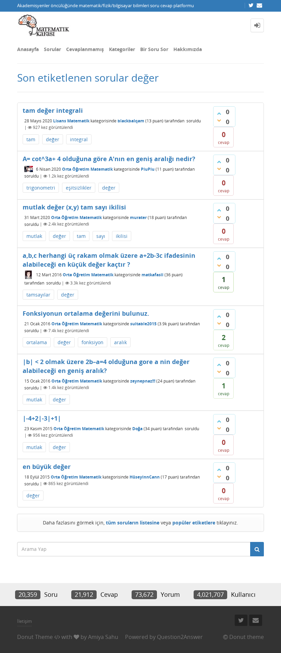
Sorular (52, 49)
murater (138, 217)
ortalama (36, 342)
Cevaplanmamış (85, 49)
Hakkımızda (187, 49)
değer (52, 139)
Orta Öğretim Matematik (87, 169)
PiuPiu (148, 169)
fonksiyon (92, 342)
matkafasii (152, 275)
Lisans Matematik (71, 120)
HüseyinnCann (145, 477)
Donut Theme (35, 637)
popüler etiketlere (193, 522)
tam (30, 139)
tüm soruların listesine (132, 522)
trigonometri (40, 187)
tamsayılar (38, 294)
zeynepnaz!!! (142, 381)
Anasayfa (28, 49)
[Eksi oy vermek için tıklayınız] (219, 120)
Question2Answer (180, 637)
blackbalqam (131, 120)
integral (79, 139)
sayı (100, 236)
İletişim (24, 621)
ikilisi (121, 236)
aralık (120, 342)
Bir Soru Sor (154, 49)
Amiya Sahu (103, 637)
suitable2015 (143, 324)
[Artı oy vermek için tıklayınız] (219, 113)
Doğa (137, 428)
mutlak (34, 236)
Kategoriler (122, 49)
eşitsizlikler (78, 187)
